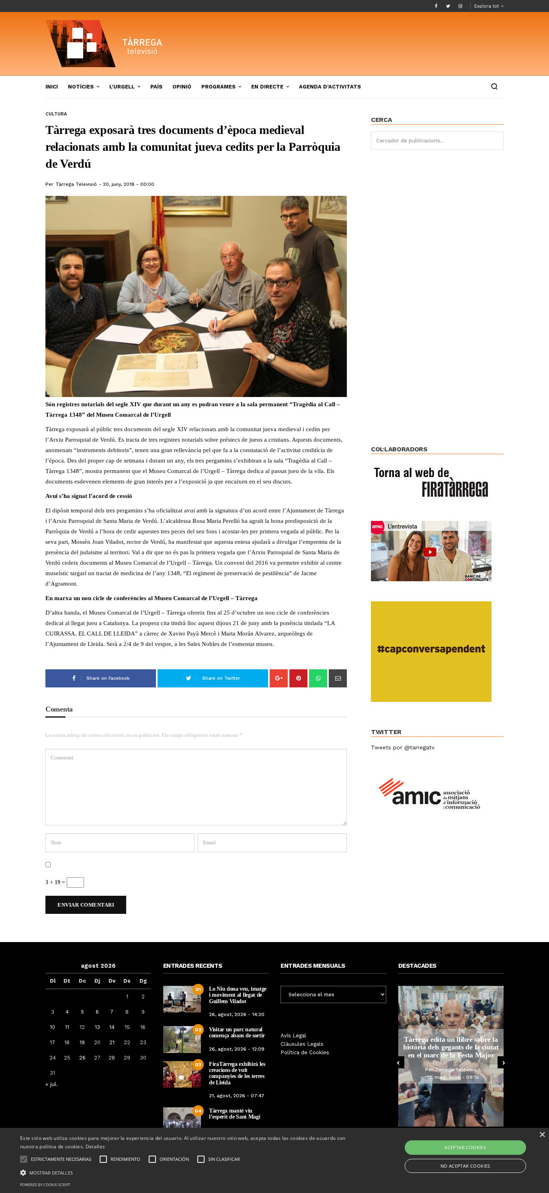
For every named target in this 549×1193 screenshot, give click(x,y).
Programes (218, 87)
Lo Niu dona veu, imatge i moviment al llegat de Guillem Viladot (237, 995)
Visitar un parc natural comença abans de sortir (237, 1032)
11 (67, 1027)
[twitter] (448, 6)
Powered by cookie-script (45, 1184)
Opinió (181, 87)
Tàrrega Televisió (76, 184)
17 (52, 1042)
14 (112, 1027)
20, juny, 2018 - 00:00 (128, 184)
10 (52, 1027)
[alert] (274, 1160)
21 (112, 1042)
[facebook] (436, 6)
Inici (51, 87)
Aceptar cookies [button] (465, 1147)
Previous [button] (398, 1062)
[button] (185, 1172)
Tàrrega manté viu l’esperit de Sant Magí (234, 1114)
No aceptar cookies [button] (465, 1166)
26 (82, 1058)
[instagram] (460, 6)
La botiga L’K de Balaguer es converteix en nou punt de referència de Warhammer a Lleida (462, 1047)
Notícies (81, 87)
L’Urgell (122, 87)
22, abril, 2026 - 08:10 (464, 1081)
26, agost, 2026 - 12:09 (236, 1049)
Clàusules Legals (302, 1044)
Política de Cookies (305, 1052)
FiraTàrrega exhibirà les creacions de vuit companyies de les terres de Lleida (237, 1073)
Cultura (56, 114)
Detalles (95, 1146)
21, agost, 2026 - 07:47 (236, 1095)
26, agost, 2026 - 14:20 (236, 1014)
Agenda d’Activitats (330, 87)
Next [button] (504, 1062)
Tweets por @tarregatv (402, 747)
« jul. (51, 1084)
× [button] (542, 1135)
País (156, 87)
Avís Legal (293, 1036)
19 (82, 1042)
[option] (462, 1056)
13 (97, 1027)
